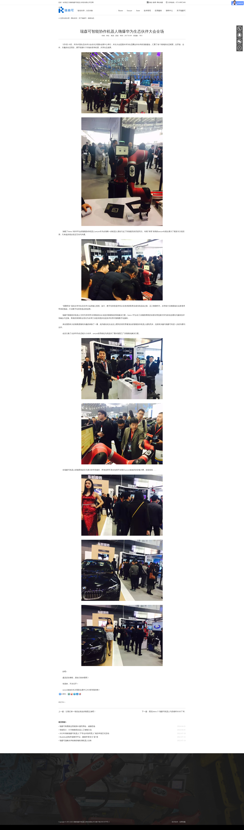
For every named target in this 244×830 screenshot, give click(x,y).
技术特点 (49, 769)
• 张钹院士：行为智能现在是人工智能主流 (75, 730)
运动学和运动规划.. (93, 763)
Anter (138, 11)
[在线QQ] (239, 36)
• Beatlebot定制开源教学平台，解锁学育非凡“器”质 (78, 737)
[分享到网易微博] (80, 694)
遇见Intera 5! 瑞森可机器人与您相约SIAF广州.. (167, 712)
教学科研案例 (126, 775)
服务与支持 (126, 772)
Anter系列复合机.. (78, 769)
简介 (48, 762)
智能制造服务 (108, 766)
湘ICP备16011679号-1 (102, 822)
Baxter (120, 11)
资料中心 (169, 11)
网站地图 (160, 2)
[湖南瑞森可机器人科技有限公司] (77, 12)
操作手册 (126, 766)
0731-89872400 (239, 28)
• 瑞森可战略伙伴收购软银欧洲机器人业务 (75, 741)
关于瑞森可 (181, 11)
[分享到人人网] (77, 694)
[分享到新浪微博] (71, 694)
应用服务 (158, 11)
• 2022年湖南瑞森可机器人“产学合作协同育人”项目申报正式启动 (83, 733)
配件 (63, 772)
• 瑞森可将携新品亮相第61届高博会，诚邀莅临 (76, 726)
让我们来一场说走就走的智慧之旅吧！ (81, 712)
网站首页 (74, 18)
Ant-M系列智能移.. (78, 765)
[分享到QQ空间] (68, 694)
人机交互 (93, 766)
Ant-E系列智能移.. (78, 762)
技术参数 (49, 765)
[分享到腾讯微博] (74, 694)
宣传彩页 (126, 763)
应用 (48, 772)
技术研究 (147, 11)
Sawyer (129, 11)
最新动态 (91, 18)
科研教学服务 (108, 763)
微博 (154, 2)
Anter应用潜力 (78, 772)
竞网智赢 (182, 822)
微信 (150, 2)
